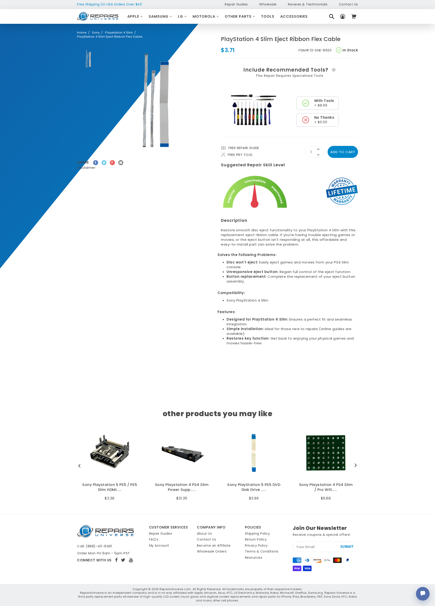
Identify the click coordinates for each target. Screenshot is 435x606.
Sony (96, 33)
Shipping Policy (257, 533)
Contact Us (348, 4)
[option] (88, 58)
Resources (253, 557)
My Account (159, 545)
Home (82, 33)
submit (347, 546)
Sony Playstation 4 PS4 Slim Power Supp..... (110, 487)
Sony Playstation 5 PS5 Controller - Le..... (326, 487)
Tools (267, 16)
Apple (133, 16)
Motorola (204, 16)
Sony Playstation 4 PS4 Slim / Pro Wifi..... (254, 487)
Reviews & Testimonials (307, 4)
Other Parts (239, 16)
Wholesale (268, 4)
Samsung (159, 16)
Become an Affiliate (214, 545)
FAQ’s (153, 539)
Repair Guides (236, 4)
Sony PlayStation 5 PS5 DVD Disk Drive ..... (181, 487)
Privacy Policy (256, 545)
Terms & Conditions (261, 551)
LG (181, 16)
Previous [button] (80, 465)
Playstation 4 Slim (119, 33)
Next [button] (354, 465)
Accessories (294, 16)
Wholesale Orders (212, 551)
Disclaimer (86, 167)
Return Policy (256, 539)
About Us (204, 533)
